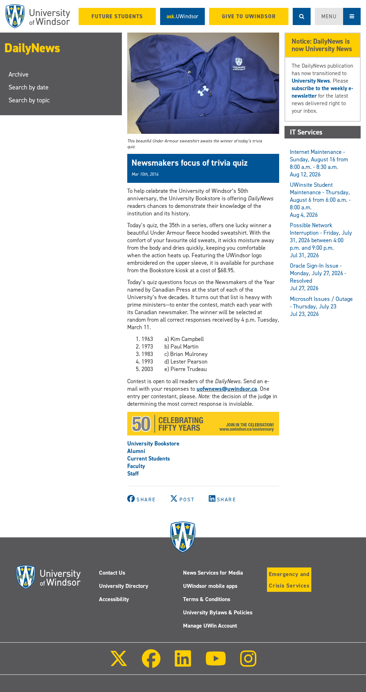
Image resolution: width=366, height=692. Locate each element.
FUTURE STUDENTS (117, 16)
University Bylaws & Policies (217, 612)
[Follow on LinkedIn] (182, 663)
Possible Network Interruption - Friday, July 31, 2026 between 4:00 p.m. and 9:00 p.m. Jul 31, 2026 (321, 240)
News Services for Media (213, 572)
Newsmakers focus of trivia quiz (190, 163)
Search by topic (29, 100)
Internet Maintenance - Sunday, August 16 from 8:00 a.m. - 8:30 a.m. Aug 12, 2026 (319, 163)
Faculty (136, 466)
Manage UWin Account (210, 625)
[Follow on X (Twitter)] (118, 663)
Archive (19, 74)
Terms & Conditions (206, 599)
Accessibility (114, 599)
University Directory (123, 586)
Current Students (148, 458)
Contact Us (112, 572)
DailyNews (32, 48)
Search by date (29, 87)
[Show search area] (302, 16)
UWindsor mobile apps (210, 586)
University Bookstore (153, 443)
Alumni (136, 451)
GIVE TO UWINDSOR (249, 16)
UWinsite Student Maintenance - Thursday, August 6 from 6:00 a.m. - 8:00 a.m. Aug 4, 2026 (320, 200)
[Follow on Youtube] (216, 663)
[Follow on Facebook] (151, 663)
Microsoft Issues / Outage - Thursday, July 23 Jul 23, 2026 (321, 306)
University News (311, 80)
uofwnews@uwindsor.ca (227, 389)
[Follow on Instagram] (248, 663)
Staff (133, 473)
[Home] (37, 16)
